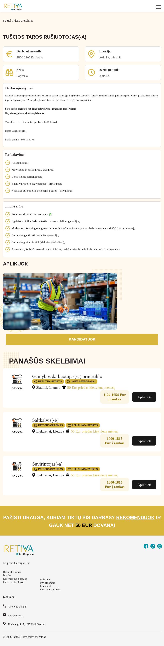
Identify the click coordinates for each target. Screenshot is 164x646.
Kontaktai (45, 586)
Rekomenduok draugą (15, 578)
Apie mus (45, 579)
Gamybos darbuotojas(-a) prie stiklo (67, 376)
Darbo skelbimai (12, 571)
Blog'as (7, 575)
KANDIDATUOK (82, 339)
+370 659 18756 (17, 606)
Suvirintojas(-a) (47, 464)
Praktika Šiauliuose (13, 582)
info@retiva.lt (15, 615)
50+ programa (47, 582)
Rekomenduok (135, 517)
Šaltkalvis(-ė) (45, 420)
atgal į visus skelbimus (19, 20)
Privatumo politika (50, 589)
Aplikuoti (144, 397)
